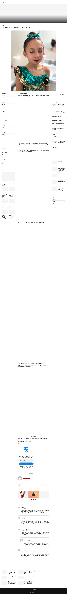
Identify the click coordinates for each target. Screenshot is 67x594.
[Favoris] (64, 2)
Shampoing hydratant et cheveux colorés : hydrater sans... (50, 19)
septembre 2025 (4, 120)
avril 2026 (3, 104)
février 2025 (3, 136)
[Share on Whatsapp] (38, 473)
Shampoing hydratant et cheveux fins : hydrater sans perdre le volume (61, 175)
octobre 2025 (4, 118)
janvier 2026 (3, 111)
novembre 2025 (4, 116)
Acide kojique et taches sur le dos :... (16, 20)
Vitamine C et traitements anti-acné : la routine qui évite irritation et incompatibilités (61, 182)
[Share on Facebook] (36, 473)
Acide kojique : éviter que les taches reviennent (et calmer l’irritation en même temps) (58, 123)
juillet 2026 (3, 97)
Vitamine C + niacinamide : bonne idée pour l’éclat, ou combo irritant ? (12, 217)
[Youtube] (53, 150)
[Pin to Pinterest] (37, 473)
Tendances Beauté (59, 207)
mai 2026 (3, 102)
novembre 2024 (4, 143)
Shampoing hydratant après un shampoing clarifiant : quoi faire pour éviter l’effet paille (5, 217)
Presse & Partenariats (55, 1)
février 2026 (3, 109)
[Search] (63, 2)
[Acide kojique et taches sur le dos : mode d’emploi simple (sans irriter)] (17, 13)
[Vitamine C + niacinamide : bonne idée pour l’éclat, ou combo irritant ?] (12, 212)
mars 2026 (3, 106)
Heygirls (25, 476)
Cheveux (31, 1)
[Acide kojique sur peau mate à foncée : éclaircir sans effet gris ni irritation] (54, 189)
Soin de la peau (36, 1)
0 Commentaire (19, 21)
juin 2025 (3, 127)
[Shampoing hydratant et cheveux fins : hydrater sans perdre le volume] (54, 175)
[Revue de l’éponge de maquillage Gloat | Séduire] (33, 494)
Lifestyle (46, 1)
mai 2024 (3, 146)
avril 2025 (3, 132)
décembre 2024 (4, 141)
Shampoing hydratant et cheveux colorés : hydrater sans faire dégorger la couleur (61, 169)
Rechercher (62, 94)
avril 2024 (3, 148)
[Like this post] (35, 473)
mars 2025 (3, 134)
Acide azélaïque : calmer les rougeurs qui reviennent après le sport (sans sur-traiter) (58, 133)
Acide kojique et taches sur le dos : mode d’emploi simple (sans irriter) (61, 162)
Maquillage (41, 1)
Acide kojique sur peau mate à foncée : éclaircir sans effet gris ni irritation (61, 189)
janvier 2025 (3, 139)
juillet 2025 (3, 125)
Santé (50, 1)
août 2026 (3, 95)
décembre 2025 (4, 113)
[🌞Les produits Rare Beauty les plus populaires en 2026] (44, 494)
